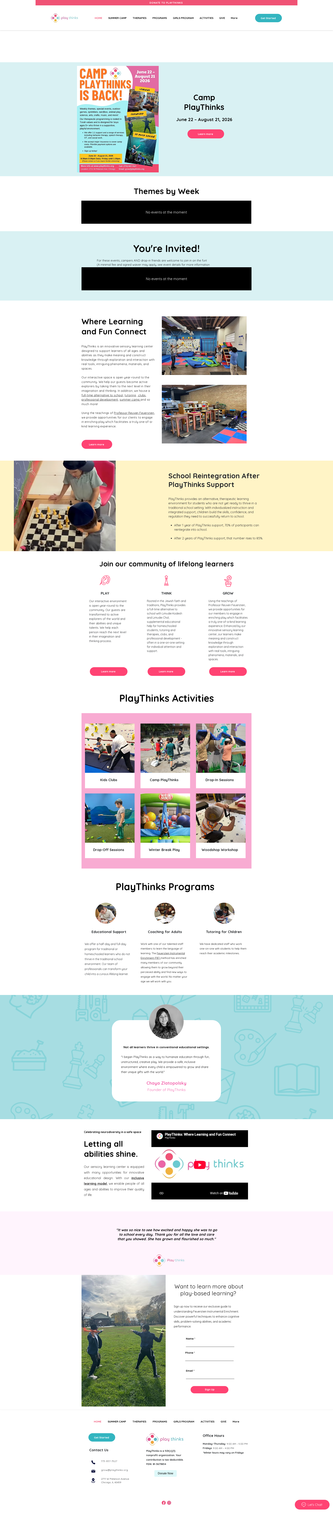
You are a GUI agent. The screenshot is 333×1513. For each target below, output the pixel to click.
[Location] (93, 1480)
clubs (141, 395)
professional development (100, 399)
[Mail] (93, 1471)
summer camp (130, 399)
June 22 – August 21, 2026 (204, 119)
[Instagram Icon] (169, 1503)
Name (190, 1338)
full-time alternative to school (102, 395)
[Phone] (93, 1462)
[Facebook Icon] (164, 1503)
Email (189, 1370)
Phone (189, 1352)
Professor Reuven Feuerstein (134, 413)
